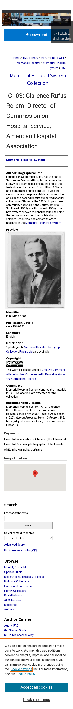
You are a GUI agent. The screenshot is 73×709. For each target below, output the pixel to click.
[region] (36, 673)
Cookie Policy (26, 674)
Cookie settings (21, 669)
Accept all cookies (36, 687)
